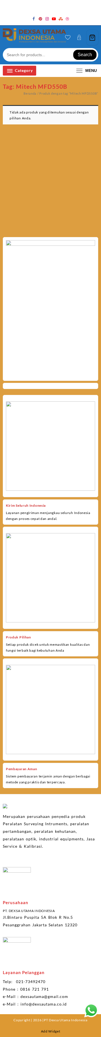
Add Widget (50, 1031)
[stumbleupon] (61, 19)
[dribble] (67, 19)
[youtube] (54, 19)
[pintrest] (40, 19)
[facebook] (34, 19)
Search (85, 54)
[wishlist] (68, 37)
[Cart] (92, 37)
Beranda (30, 93)
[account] (79, 37)
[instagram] (47, 19)
